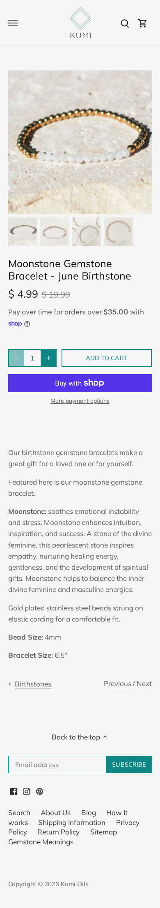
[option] (80, 142)
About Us (56, 812)
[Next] (141, 142)
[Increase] (48, 358)
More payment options (80, 401)
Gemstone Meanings (40, 841)
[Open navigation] (13, 23)
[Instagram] (26, 790)
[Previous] (18, 142)
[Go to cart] (143, 23)
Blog (88, 812)
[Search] (125, 23)
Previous (117, 683)
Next (144, 683)
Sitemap (103, 831)
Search (19, 812)
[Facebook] (13, 790)
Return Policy (58, 831)
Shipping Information (71, 822)
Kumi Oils (75, 884)
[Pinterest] (39, 790)
